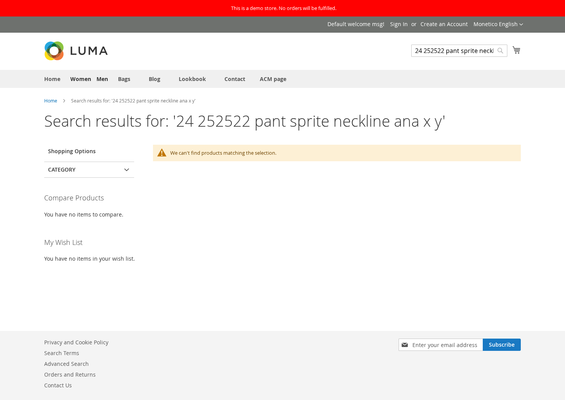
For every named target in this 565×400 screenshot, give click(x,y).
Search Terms (61, 353)
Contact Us (58, 385)
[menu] (282, 79)
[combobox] (459, 51)
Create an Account (444, 24)
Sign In (399, 24)
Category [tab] (61, 169)
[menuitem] (52, 79)
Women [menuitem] (80, 79)
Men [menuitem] (102, 79)
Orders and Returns (70, 374)
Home (51, 101)
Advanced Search (66, 363)
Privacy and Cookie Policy (76, 342)
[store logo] (77, 50)
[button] (498, 24)
